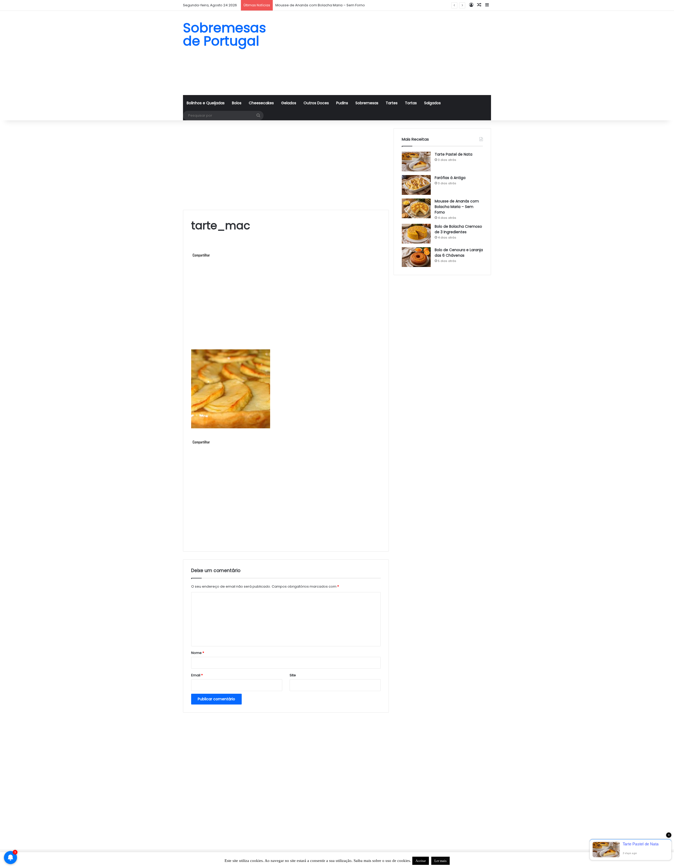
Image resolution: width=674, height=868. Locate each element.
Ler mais (440, 861)
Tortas (411, 103)
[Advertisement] (389, 53)
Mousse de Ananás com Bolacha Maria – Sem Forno (320, 5)
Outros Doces (316, 103)
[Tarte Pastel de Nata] (416, 161)
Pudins (342, 103)
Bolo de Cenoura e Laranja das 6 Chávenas (459, 252)
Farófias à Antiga (450, 177)
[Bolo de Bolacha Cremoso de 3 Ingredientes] (416, 234)
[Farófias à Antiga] (416, 185)
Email (197, 675)
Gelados (288, 103)
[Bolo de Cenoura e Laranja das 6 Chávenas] (416, 257)
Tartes (392, 103)
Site (293, 675)
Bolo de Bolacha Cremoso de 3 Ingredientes (458, 229)
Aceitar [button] (420, 861)
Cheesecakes (261, 103)
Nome (197, 652)
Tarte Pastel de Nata (453, 154)
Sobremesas (366, 103)
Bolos (236, 103)
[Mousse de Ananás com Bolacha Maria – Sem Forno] (416, 208)
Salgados (432, 103)
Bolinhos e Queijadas (206, 103)
